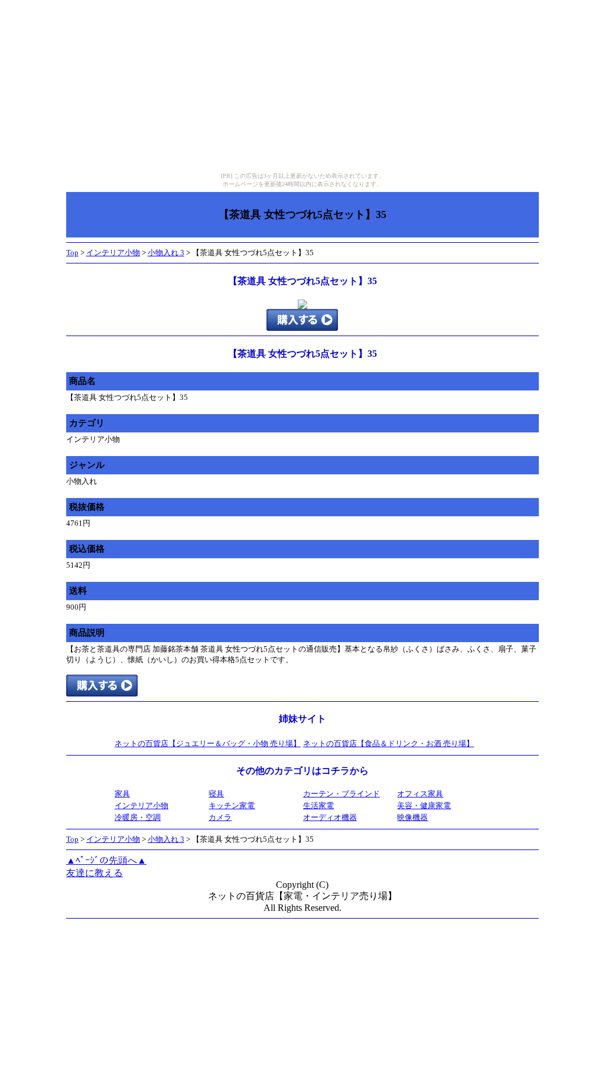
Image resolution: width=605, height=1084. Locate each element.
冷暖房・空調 (138, 817)
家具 (122, 793)
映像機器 (412, 817)
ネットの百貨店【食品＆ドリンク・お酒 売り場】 (388, 743)
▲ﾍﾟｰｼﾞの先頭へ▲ (106, 860)
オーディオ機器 (330, 817)
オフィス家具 (420, 793)
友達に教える (94, 873)
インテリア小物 (113, 252)
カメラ (220, 817)
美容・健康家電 (424, 805)
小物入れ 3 (166, 252)
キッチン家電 (232, 805)
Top (72, 252)
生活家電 (318, 805)
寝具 (216, 793)
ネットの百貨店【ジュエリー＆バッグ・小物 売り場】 (208, 743)
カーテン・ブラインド (341, 793)
